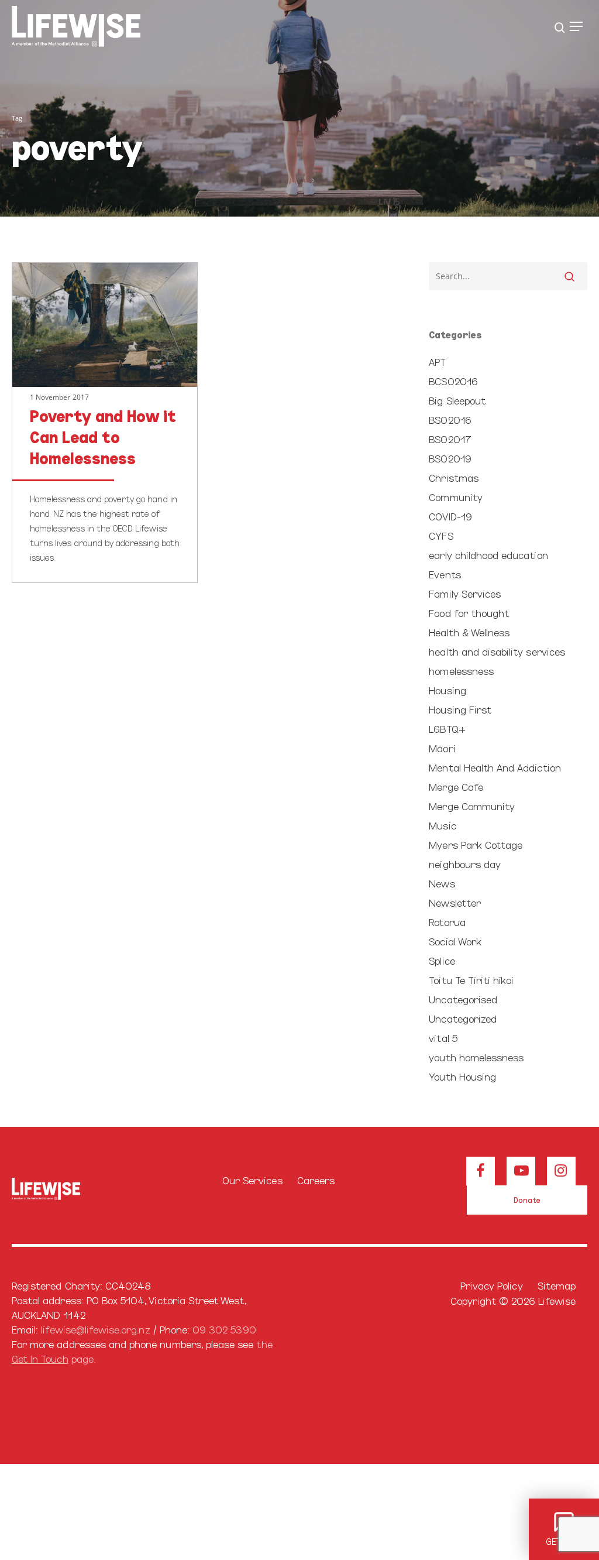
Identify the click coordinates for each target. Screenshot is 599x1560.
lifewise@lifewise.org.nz (95, 1329)
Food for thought (469, 612)
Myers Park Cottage (475, 844)
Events (444, 574)
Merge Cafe (456, 786)
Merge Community (472, 805)
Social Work (455, 941)
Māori (442, 748)
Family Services (465, 593)
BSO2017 (450, 438)
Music (442, 825)
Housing (447, 690)
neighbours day (465, 863)
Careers (316, 1180)
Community (455, 496)
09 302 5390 (224, 1329)
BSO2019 (450, 458)
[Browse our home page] (46, 1188)
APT (437, 361)
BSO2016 (449, 419)
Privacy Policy (491, 1285)
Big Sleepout (457, 400)
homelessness (461, 670)
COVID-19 (450, 516)
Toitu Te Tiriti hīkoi (471, 979)
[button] (576, 26)
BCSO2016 (453, 381)
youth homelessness (476, 1057)
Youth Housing (462, 1076)
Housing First (460, 709)
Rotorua (447, 921)
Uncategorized (463, 1018)
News (442, 883)
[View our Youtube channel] (521, 1171)
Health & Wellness (469, 632)
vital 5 (443, 1037)
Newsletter (455, 902)
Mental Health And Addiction (494, 767)
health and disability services (497, 651)
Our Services (252, 1180)
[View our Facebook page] (480, 1171)
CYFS (441, 535)
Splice (442, 960)
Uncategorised (463, 999)
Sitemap (557, 1285)
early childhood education (488, 554)
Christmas (453, 477)
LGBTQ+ (447, 728)
